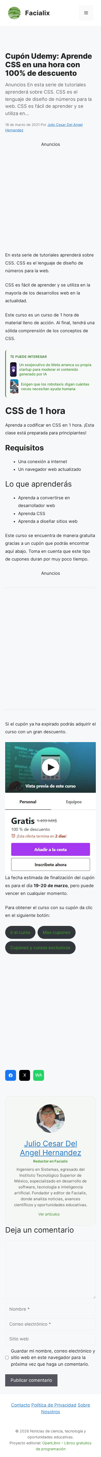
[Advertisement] (50, 40)
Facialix (37, 13)
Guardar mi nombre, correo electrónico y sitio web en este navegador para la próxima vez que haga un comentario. (53, 1357)
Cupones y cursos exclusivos (40, 947)
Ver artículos (49, 1214)
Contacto (20, 1405)
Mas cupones (56, 932)
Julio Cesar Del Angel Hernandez (50, 1148)
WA (38, 1075)
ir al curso (20, 932)
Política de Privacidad (53, 1405)
